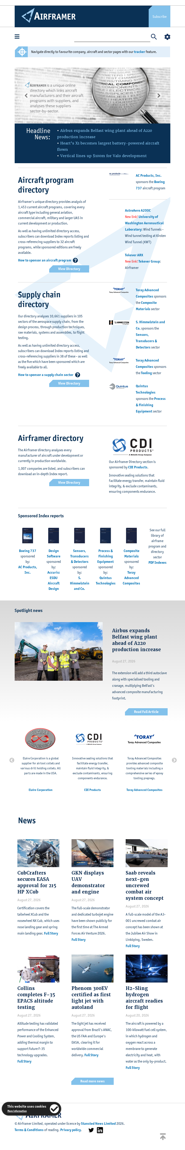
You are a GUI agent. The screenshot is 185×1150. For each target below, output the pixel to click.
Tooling (146, 373)
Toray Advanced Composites (131, 577)
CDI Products (137, 467)
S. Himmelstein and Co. (79, 583)
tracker (139, 52)
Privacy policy (70, 1130)
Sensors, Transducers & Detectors (146, 340)
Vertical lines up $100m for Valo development (103, 155)
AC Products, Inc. (149, 175)
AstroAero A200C (138, 210)
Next (173, 760)
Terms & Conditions (29, 1130)
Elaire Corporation (41, 790)
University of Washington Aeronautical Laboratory (144, 223)
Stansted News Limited (98, 1123)
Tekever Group (149, 261)
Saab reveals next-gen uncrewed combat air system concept (145, 885)
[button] (26, 96)
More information (17, 1111)
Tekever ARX (134, 255)
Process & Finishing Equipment (151, 404)
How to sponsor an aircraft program (44, 260)
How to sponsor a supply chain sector (45, 375)
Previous (11, 760)
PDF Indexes (157, 562)
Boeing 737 (27, 551)
